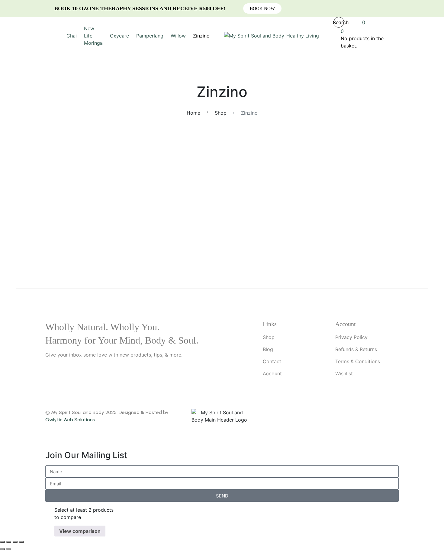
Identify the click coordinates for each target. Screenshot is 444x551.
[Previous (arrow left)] (2, 549)
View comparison (80, 531)
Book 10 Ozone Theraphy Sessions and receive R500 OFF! (139, 8)
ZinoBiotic (380, 252)
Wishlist (344, 373)
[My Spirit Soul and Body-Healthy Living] (271, 36)
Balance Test (64, 204)
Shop (221, 113)
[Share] (15, 542)
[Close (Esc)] (21, 542)
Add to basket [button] (32, 172)
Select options (348, 172)
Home (193, 113)
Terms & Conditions (357, 361)
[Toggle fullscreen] (8, 542)
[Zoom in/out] (2, 542)
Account (272, 373)
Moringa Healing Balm (380, 204)
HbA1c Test (275, 204)
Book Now (262, 8)
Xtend (275, 252)
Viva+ (169, 252)
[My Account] (353, 22)
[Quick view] (17, 179)
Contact (272, 361)
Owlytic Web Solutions (70, 419)
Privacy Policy (351, 337)
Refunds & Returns (356, 349)
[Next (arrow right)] (8, 549)
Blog (268, 349)
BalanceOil (169, 204)
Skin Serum (64, 252)
